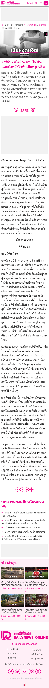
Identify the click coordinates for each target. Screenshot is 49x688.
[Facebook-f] (11, 671)
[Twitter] (27, 489)
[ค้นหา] (46, 3)
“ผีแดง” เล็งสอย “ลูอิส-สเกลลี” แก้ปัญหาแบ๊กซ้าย (35, 585)
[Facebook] (22, 489)
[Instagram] (38, 671)
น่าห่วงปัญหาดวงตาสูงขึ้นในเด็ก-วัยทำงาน (25, 532)
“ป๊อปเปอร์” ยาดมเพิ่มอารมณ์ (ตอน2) (22, 528)
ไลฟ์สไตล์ (42, 25)
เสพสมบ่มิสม (32, 25)
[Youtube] (24, 671)
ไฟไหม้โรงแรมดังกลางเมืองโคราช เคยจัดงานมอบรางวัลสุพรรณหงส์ (36, 612)
